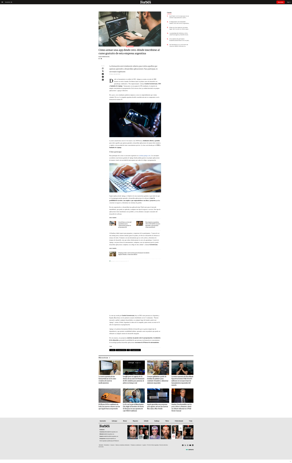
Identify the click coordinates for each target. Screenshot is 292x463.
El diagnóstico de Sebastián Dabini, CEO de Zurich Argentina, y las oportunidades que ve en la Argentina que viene (179, 22)
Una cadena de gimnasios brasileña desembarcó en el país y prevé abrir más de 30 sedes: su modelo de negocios (179, 39)
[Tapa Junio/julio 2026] (132, 432)
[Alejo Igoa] (154, 432)
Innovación (103, 421)
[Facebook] (103, 74)
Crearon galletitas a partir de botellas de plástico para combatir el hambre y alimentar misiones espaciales (157, 380)
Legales (144, 445)
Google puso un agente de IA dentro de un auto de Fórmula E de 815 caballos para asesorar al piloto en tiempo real (133, 380)
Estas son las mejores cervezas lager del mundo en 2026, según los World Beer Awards (179, 28)
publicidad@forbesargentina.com (111, 431)
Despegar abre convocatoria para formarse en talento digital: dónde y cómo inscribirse (133, 253)
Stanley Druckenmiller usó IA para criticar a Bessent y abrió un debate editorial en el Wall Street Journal (181, 408)
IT (128, 350)
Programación (135, 350)
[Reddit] (103, 77)
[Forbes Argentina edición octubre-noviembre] (177, 432)
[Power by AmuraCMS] (189, 449)
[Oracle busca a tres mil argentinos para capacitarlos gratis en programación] (112, 223)
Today (190, 421)
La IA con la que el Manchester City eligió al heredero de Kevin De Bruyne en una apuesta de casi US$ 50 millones (133, 408)
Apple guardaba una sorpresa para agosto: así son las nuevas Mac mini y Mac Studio (157, 406)
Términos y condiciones (136, 445)
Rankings (156, 421)
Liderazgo (114, 421)
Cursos (112, 350)
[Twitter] (103, 71)
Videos (167, 421)
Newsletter (106, 445)
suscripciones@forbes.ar (111, 438)
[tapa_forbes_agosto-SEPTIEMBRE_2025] (188, 432)
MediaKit (101, 445)
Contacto (112, 445)
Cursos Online (121, 350)
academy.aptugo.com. (145, 155)
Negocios (135, 421)
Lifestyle (146, 421)
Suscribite (280, 2)
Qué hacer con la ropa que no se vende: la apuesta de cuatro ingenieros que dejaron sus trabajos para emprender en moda (179, 16)
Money (125, 421)
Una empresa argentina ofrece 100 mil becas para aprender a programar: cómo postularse (152, 225)
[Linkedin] (103, 79)
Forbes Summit (179, 421)
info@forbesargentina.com (108, 434)
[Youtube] (190, 445)
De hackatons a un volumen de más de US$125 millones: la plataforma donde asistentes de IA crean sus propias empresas (178, 45)
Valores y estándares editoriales (122, 445)
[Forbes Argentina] (146, 2)
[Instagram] (187, 445)
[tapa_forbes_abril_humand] (143, 432)
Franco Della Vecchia (104, 56)
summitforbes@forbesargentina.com (110, 436)
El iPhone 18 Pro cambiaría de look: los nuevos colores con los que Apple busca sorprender (109, 406)
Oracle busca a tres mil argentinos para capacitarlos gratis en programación (124, 225)
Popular (169, 12)
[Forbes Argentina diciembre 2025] (165, 432)
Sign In (288, 2)
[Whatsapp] (103, 68)
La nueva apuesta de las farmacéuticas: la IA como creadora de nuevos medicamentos (107, 380)
